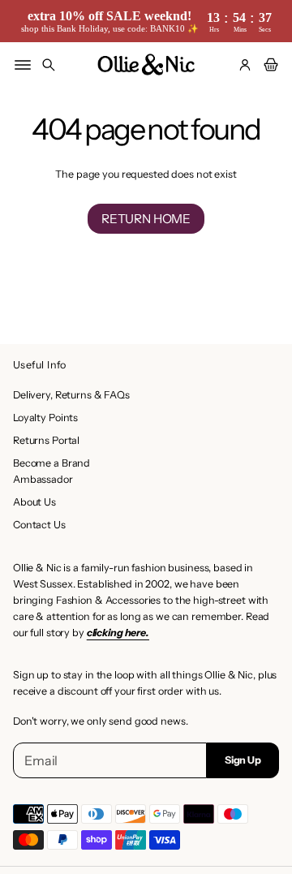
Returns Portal (46, 440)
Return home (146, 218)
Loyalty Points (45, 417)
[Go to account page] (245, 65)
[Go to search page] (49, 65)
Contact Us (39, 525)
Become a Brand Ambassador (51, 471)
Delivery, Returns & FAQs (71, 395)
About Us (34, 502)
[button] (49, 65)
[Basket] (268, 65)
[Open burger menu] (22, 65)
